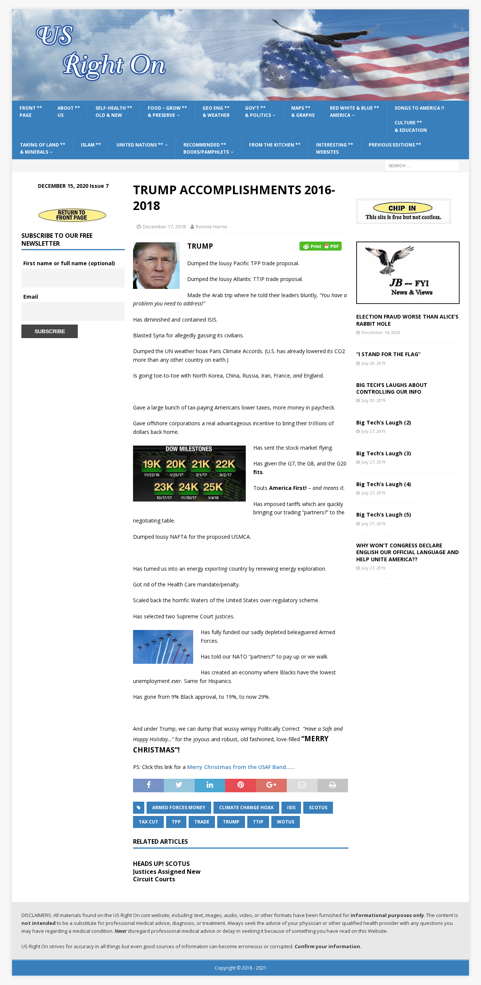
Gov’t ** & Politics (258, 111)
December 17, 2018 (164, 226)
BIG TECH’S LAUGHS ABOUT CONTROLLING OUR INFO (391, 388)
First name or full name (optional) (69, 263)
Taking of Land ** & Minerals (42, 148)
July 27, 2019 (374, 431)
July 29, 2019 (374, 363)
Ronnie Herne (211, 226)
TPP (176, 822)
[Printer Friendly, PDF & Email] (321, 246)
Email (30, 296)
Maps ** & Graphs (303, 111)
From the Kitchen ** (275, 145)
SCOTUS (318, 807)
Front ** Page (31, 111)
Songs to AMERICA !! (419, 108)
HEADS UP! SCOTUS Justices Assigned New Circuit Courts (167, 872)
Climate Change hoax (246, 807)
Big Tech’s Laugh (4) (383, 484)
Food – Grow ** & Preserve (167, 111)
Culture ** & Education (411, 126)
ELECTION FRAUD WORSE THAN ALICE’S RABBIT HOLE (407, 320)
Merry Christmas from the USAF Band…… (241, 766)
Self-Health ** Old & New (113, 111)
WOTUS (285, 822)
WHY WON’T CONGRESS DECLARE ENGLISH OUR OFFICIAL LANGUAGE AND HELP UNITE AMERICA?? (407, 552)
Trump (231, 822)
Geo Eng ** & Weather (216, 111)
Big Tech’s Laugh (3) (383, 453)
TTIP (258, 822)
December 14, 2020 (381, 332)
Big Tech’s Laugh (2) (383, 422)
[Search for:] (422, 165)
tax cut (148, 822)
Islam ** (91, 145)
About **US (68, 111)
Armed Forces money (179, 807)
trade (201, 822)
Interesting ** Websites (334, 148)
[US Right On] (240, 96)
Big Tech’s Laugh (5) (383, 514)
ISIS (291, 807)
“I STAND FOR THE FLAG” (388, 354)
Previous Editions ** (395, 145)
